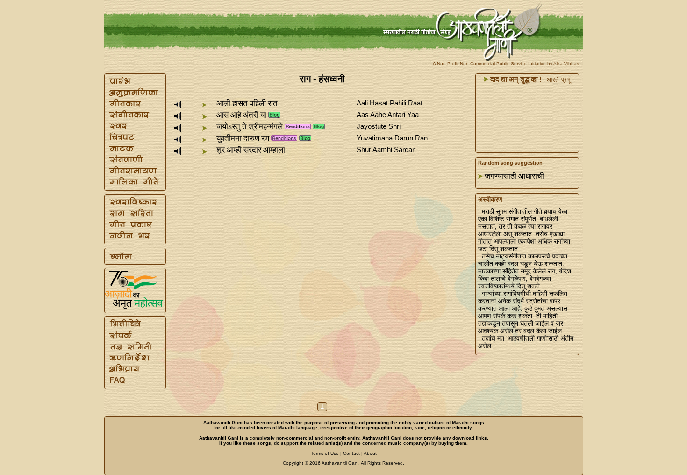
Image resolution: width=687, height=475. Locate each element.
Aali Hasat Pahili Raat (389, 103)
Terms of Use (325, 453)
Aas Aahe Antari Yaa (388, 115)
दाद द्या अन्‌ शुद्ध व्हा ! (515, 79)
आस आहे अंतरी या (241, 115)
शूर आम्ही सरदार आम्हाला (250, 150)
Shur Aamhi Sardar (386, 150)
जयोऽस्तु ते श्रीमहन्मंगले (249, 126)
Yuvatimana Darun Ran (392, 138)
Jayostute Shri (379, 126)
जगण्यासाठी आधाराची (514, 176)
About (370, 453)
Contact (351, 453)
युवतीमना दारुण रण (242, 138)
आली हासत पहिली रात (247, 103)
